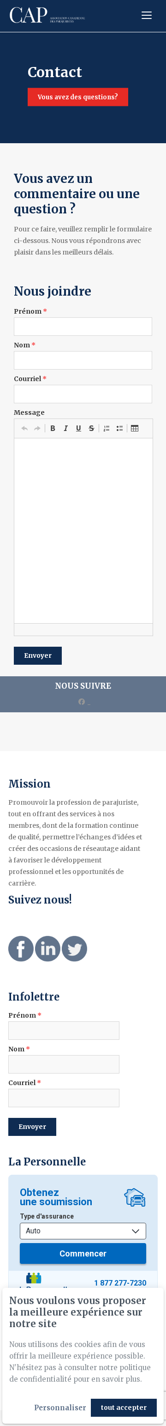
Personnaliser (60, 1407)
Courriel (30, 379)
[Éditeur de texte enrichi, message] (83, 530)
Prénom (30, 311)
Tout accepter (124, 1407)
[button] (24, 428)
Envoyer (38, 655)
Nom (25, 345)
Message (29, 412)
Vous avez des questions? (78, 97)
